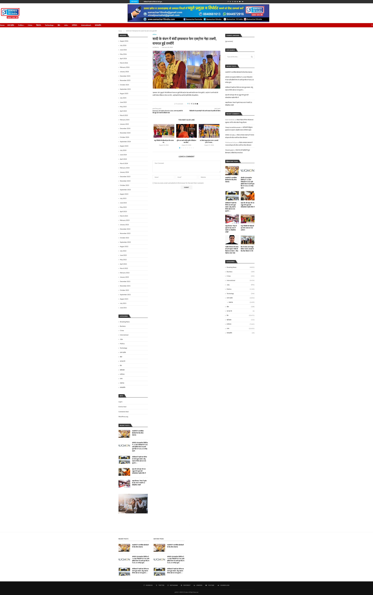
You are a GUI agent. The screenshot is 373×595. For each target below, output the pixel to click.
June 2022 (123, 255)
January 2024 (124, 172)
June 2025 (123, 102)
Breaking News (240, 267)
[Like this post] (189, 104)
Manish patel (229, 150)
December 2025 (125, 76)
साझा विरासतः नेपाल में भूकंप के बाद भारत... (153, 1)
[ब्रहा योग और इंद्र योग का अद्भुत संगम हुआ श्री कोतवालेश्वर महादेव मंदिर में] (247, 195)
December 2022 (125, 229)
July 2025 (123, 98)
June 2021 (123, 308)
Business (240, 271)
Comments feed (124, 411)
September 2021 (125, 294)
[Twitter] (230, 1)
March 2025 (124, 115)
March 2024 (124, 163)
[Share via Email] (197, 104)
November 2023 (125, 181)
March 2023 (124, 216)
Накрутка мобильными (232, 127)
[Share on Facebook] (191, 104)
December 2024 (125, 128)
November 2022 (125, 233)
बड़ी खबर (240, 320)
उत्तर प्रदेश (10, 25)
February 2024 (124, 168)
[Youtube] (239, 1)
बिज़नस (38, 25)
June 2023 (123, 203)
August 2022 (124, 246)
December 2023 (125, 176)
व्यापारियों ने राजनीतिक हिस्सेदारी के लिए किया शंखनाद (238, 72)
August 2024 (124, 146)
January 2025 (124, 124)
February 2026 (124, 67)
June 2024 (123, 155)
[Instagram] (232, 1)
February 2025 (124, 120)
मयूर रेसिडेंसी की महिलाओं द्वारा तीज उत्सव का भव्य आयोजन (247, 228)
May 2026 (123, 54)
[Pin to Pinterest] (195, 104)
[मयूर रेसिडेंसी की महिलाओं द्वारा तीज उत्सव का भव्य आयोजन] (164, 131)
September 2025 (125, 89)
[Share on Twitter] (193, 104)
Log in (120, 402)
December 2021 (125, 281)
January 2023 (124, 224)
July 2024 (123, 150)
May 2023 (123, 207)
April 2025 (123, 111)
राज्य (240, 328)
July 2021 (123, 303)
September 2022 (125, 242)
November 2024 (125, 133)
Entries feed (122, 407)
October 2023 (124, 185)
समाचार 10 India (230, 135)
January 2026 (124, 71)
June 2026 (123, 50)
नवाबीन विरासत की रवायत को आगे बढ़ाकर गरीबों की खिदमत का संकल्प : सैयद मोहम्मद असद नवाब (231, 250)
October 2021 (124, 290)
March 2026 (124, 63)
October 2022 (124, 238)
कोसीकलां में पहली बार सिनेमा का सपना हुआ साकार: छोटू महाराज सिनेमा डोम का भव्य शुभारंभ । (230, 207)
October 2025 (124, 85)
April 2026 (123, 58)
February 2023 (124, 220)
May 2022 (123, 259)
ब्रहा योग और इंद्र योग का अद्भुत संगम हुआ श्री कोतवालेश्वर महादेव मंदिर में (247, 205)
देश (240, 315)
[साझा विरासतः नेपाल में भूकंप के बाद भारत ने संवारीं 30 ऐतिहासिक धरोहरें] (232, 218)
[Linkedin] (237, 1)
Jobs (66, 25)
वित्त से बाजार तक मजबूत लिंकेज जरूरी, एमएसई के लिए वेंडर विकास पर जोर (247, 249)
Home (2, 25)
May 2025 (123, 106)
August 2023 (124, 194)
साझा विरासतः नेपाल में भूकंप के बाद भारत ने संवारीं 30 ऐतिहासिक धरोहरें (231, 229)
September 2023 (125, 189)
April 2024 (123, 159)
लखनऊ (241, 302)
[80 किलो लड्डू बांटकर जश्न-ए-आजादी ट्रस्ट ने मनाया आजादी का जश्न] (209, 131)
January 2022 (124, 277)
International (86, 25)
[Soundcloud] (242, 1)
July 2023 (123, 198)
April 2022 (123, 264)
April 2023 (123, 211)
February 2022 (124, 273)
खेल (59, 25)
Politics (21, 25)
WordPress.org (123, 416)
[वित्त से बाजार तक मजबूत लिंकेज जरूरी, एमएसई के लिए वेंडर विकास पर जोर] (247, 239)
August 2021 (124, 299)
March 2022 (124, 268)
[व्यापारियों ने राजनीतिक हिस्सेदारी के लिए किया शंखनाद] (232, 170)
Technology (49, 25)
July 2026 (123, 45)
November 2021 (125, 286)
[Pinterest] (235, 1)
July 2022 (123, 251)
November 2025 (125, 80)
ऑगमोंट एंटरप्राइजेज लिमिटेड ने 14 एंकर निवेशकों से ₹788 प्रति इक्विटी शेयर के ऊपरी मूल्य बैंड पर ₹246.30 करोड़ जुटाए (239, 79)
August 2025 (124, 93)
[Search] (372, 25)
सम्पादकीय (98, 25)
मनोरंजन (74, 25)
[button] (140, 1)
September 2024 (125, 141)
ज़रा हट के (240, 311)
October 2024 (124, 137)
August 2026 (124, 41)
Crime (30, 25)
